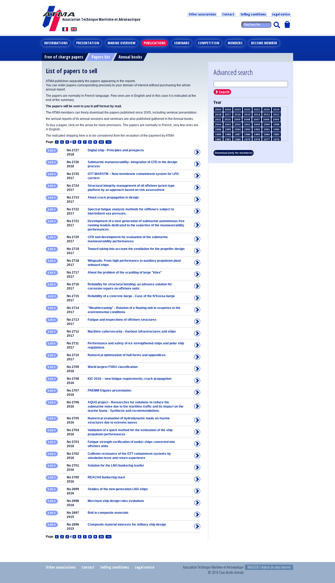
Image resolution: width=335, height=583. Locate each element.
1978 (257, 139)
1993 (247, 129)
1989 (218, 134)
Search (224, 91)
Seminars (181, 42)
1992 (257, 129)
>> (108, 142)
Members (235, 42)
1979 (247, 139)
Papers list (101, 57)
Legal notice (281, 14)
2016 (237, 114)
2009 (237, 119)
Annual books (130, 57)
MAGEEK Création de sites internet (269, 567)
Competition (208, 42)
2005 (276, 119)
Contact (228, 14)
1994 (237, 129)
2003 (228, 124)
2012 (276, 114)
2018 (218, 114)
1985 (257, 134)
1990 (276, 129)
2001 (247, 124)
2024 (228, 109)
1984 (267, 134)
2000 (257, 124)
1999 (267, 124)
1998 (276, 124)
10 (101, 142)
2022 (247, 109)
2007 (257, 119)
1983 (276, 134)
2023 (237, 109)
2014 (257, 114)
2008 (247, 119)
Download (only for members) (233, 152)
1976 (276, 139)
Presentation (87, 42)
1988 (228, 134)
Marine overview (121, 42)
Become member (264, 42)
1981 (228, 139)
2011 (218, 119)
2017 (228, 114)
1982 (218, 139)
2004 (218, 124)
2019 (276, 109)
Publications (155, 42)
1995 (228, 129)
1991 (267, 129)
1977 (267, 139)
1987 (237, 134)
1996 (218, 129)
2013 (267, 114)
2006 (266, 119)
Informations (56, 42)
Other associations (202, 14)
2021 (257, 109)
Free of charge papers (63, 57)
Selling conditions (253, 14)
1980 (237, 139)
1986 (247, 134)
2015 (247, 114)
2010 (228, 119)
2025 (218, 109)
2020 (267, 109)
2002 (237, 124)
